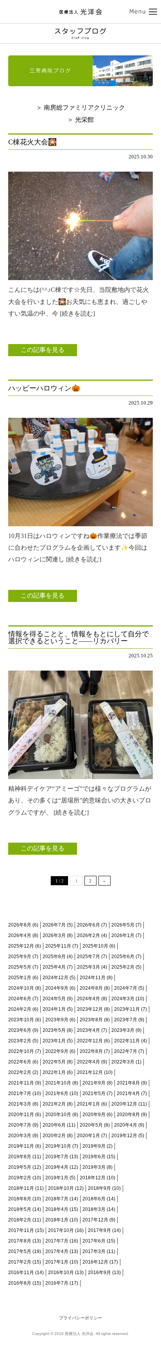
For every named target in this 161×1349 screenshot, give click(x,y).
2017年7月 (56, 1241)
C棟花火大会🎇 (32, 142)
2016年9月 (99, 1272)
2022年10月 (21, 1051)
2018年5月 (19, 1209)
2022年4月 (88, 1062)
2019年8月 (19, 1156)
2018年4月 (56, 1209)
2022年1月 (54, 1072)
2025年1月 (19, 977)
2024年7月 (125, 988)
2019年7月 (56, 1156)
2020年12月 (124, 1104)
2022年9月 (56, 1051)
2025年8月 (54, 956)
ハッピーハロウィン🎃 (44, 388)
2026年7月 (54, 925)
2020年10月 (58, 1114)
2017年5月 (19, 1251)
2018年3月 (94, 1209)
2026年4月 (19, 935)
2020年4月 (125, 1125)
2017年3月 (94, 1251)
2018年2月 (19, 1220)
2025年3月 (88, 967)
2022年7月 (125, 1051)
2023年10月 (21, 1019)
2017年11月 (21, 1230)
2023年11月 (127, 1009)
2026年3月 (54, 935)
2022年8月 (91, 1051)
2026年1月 (122, 935)
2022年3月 (122, 1062)
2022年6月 (19, 1062)
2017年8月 (19, 1241)
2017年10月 (61, 1230)
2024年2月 (19, 1009)
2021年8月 (128, 1083)
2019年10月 (58, 1146)
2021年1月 (88, 1104)
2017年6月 (94, 1241)
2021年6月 (56, 1093)
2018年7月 (56, 1199)
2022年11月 (127, 1041)
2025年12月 (21, 946)
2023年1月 (54, 1041)
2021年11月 (21, 1083)
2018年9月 (99, 1188)
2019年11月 (21, 1146)
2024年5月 (54, 998)
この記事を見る (42, 349)
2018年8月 (19, 1199)
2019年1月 (56, 1177)
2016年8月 (19, 1283)
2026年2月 (88, 935)
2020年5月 (91, 1125)
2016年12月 (95, 1262)
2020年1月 (88, 1135)
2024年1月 (54, 1009)
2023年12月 (90, 1009)
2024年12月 (55, 977)
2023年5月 (54, 1030)
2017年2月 (19, 1262)
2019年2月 (19, 1177)
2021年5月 (94, 1093)
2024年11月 (93, 977)
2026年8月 (19, 925)
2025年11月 (58, 946)
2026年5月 (122, 925)
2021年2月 (54, 1104)
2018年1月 (56, 1220)
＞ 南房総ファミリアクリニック (80, 107)
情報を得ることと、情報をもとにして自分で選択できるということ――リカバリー (78, 637)
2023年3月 (122, 1030)
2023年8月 (91, 1019)
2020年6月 (54, 1125)
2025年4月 (54, 967)
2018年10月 (61, 1188)
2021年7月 (19, 1093)
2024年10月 (21, 988)
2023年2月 (19, 1041)
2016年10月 (61, 1272)
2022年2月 (19, 1072)
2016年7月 (56, 1283)
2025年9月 (19, 956)
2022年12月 (90, 1041)
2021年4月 (128, 1093)
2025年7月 (88, 956)
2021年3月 (19, 1104)
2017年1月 (56, 1262)
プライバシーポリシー (80, 1317)
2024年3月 (122, 998)
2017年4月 (56, 1251)
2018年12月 (93, 1177)
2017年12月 (95, 1220)
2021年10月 (58, 1083)
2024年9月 (56, 988)
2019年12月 (124, 1135)
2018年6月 (94, 1199)
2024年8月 (91, 988)
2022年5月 (54, 1062)
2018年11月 (21, 1188)
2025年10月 (95, 946)
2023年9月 (56, 1019)
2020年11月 (21, 1114)
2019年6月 (94, 1156)
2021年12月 (90, 1072)
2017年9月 (99, 1230)
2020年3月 (19, 1135)
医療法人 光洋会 (80, 12)
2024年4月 (88, 998)
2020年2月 (54, 1135)
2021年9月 (94, 1083)
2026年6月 (88, 925)
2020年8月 (128, 1114)
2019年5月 (19, 1167)
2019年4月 (56, 1167)
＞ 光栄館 (80, 119)
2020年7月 (19, 1125)
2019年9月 (94, 1146)
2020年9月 (94, 1114)
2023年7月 (125, 1019)
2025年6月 (122, 956)
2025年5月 (19, 967)
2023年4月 (88, 1030)
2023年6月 (19, 1030)
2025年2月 (122, 967)
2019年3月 (94, 1167)
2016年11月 (21, 1272)
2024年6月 (19, 998)
